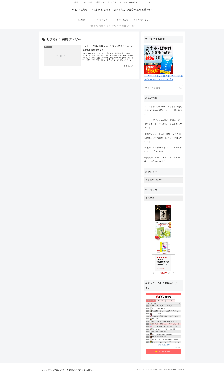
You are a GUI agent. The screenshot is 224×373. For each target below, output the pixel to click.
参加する (177, 347)
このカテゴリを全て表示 (163, 345)
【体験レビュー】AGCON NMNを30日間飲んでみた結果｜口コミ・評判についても (163, 138)
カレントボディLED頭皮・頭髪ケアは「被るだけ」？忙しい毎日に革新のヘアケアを (163, 124)
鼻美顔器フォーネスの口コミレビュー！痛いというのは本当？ (163, 159)
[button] (180, 87)
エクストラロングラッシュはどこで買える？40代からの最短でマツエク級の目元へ (163, 110)
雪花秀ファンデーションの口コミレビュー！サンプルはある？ (163, 149)
